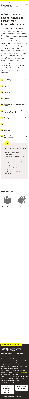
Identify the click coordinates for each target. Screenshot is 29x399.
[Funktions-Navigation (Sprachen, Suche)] (26, 5)
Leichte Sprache (7, 207)
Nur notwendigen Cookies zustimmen (7, 389)
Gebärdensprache (21, 207)
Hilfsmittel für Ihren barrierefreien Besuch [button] (14, 104)
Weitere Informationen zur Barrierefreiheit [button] (12, 136)
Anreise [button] (6, 124)
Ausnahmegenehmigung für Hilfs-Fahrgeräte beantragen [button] (14, 111)
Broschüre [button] (7, 130)
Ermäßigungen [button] (8, 118)
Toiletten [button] (6, 98)
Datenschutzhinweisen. (20, 372)
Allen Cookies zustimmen (21, 387)
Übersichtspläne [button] (8, 80)
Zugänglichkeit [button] (8, 86)
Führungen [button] (7, 92)
